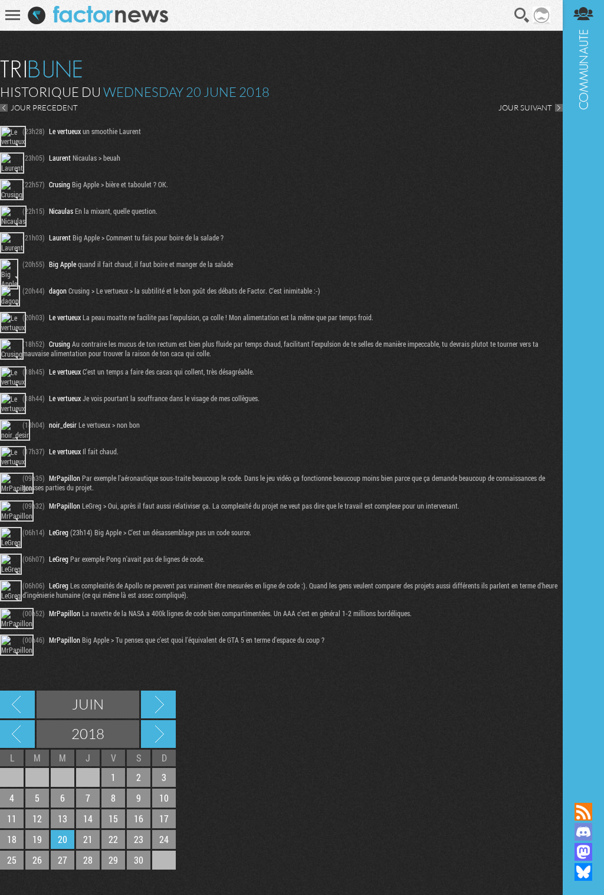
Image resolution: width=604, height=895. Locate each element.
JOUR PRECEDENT (44, 107)
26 (37, 860)
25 (12, 860)
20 (62, 839)
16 (138, 818)
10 (164, 798)
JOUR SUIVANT (525, 107)
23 (138, 839)
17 (164, 818)
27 (62, 860)
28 (88, 860)
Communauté (583, 390)
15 (113, 818)
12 (37, 818)
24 (164, 839)
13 (62, 818)
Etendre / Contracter (583, 791)
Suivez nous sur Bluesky (583, 872)
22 (113, 839)
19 (37, 839)
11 (12, 818)
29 (113, 860)
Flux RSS (583, 812)
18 (12, 839)
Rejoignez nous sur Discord (583, 832)
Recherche (522, 15)
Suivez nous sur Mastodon (583, 852)
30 (138, 860)
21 (88, 839)
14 (88, 818)
